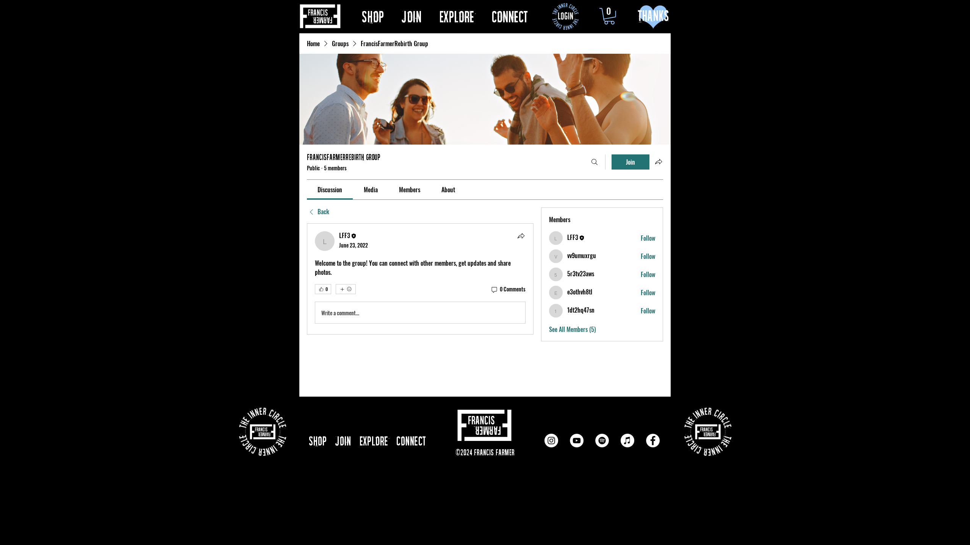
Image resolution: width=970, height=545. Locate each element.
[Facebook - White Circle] (653, 440)
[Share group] (658, 161)
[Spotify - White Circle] (602, 440)
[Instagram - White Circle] (551, 440)
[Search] (594, 162)
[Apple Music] (627, 440)
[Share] (521, 235)
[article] (420, 279)
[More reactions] (346, 289)
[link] (330, 189)
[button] (461, 16)
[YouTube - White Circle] (577, 440)
